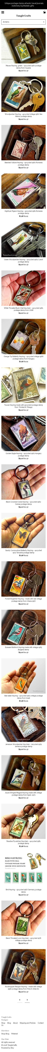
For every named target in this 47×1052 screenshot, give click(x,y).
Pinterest (14, 1034)
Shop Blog (5, 1034)
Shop (3, 1023)
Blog (9, 1023)
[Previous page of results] (19, 1000)
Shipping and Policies (28, 1023)
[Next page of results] (27, 1000)
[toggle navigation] (2, 12)
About (15, 1023)
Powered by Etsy (7, 1048)
